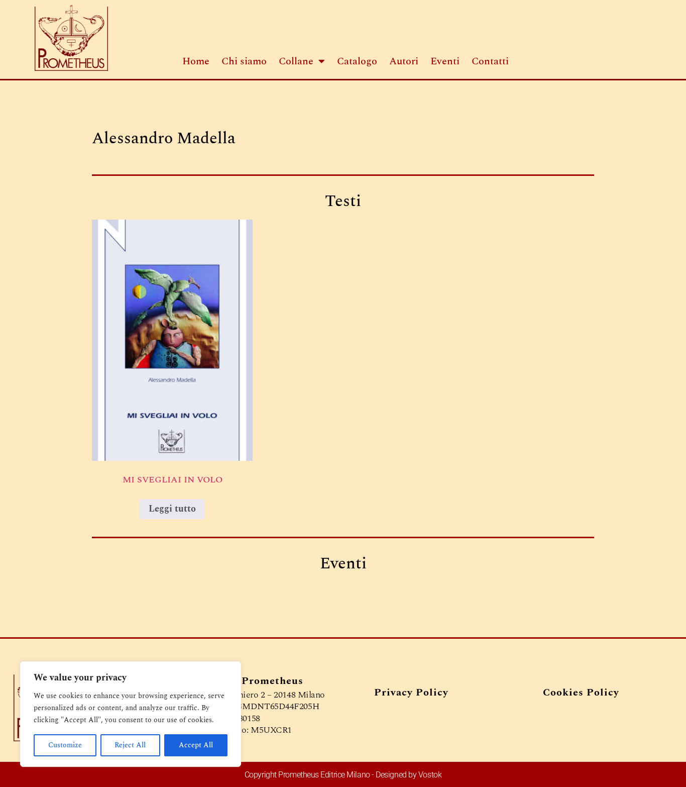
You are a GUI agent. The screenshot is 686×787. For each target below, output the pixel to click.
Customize (65, 745)
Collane (296, 61)
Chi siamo (244, 61)
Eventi (445, 61)
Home (195, 61)
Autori (403, 61)
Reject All (130, 745)
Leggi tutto (172, 509)
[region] (130, 714)
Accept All (196, 745)
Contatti (490, 61)
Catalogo (357, 61)
